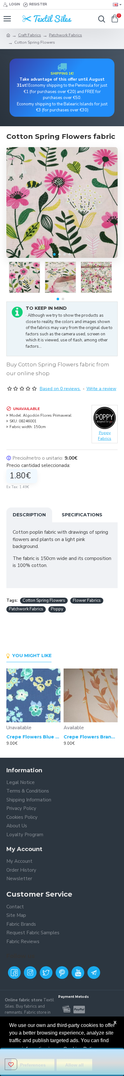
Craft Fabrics (29, 35)
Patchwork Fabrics (65, 35)
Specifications (82, 515)
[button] (54, 254)
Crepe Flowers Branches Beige (91, 737)
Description (29, 515)
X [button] (115, 1022)
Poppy (57, 609)
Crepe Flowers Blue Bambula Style (33, 737)
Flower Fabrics (87, 600)
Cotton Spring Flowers (44, 600)
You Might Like (32, 655)
